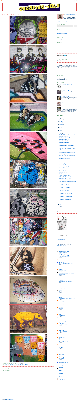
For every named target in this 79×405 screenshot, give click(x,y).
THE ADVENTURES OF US (63, 305)
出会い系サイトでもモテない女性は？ (64, 311)
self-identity (60, 294)
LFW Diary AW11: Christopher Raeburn (65, 196)
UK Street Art (61, 297)
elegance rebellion (62, 276)
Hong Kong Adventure (62, 173)
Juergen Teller (61, 371)
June (60, 128)
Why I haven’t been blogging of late (66, 84)
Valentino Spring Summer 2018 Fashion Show (65, 281)
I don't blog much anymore (62, 318)
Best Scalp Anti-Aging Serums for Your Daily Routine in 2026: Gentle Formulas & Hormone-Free (66, 256)
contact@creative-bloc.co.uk (61, 31)
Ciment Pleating (61, 308)
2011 (59, 118)
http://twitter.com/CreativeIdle (62, 33)
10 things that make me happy (63, 334)
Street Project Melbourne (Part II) (21, 364)
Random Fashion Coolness (63, 327)
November (61, 121)
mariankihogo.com (62, 310)
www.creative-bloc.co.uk (68, 39)
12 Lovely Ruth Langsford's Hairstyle (64, 277)
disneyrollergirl (61, 370)
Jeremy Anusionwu (61, 259)
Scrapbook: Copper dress (63, 163)
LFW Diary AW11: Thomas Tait (64, 200)
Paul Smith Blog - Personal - (63, 368)
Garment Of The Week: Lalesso (64, 190)
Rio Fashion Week (61, 358)
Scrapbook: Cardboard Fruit (63, 136)
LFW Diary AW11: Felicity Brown (64, 187)
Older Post (52, 397)
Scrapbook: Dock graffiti (63, 167)
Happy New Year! (61, 338)
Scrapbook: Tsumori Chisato (63, 170)
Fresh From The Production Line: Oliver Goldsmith (67, 152)
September (61, 124)
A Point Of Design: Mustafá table (64, 158)
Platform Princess (61, 337)
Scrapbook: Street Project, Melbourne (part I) (66, 146)
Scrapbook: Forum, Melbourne (64, 139)
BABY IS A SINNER (62, 304)
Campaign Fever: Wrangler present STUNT (66, 161)
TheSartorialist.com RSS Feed (63, 355)
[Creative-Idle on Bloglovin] (62, 229)
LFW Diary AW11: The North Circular (65, 176)
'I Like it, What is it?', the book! (63, 324)
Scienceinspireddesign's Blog (63, 362)
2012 (59, 116)
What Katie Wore (61, 262)
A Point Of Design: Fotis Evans (64, 194)
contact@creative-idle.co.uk (69, 14)
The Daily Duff (61, 323)
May (60, 130)
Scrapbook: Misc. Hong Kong (64, 166)
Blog (59, 272)
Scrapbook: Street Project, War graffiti (65, 151)
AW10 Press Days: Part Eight (64, 96)
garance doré (61, 265)
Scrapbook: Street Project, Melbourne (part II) (66, 145)
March (61, 133)
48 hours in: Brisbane (62, 315)
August (61, 125)
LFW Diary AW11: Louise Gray (64, 185)
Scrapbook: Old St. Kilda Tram (64, 142)
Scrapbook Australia (9, 364)
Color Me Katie (61, 333)
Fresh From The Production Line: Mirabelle (66, 191)
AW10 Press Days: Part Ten (64, 90)
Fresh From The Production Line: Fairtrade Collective (67, 181)
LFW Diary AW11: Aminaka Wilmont (65, 199)
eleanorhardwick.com (62, 365)
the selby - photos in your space (64, 379)
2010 (59, 206)
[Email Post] (22, 363)
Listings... (62, 102)
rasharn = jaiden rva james (63, 321)
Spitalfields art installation (64, 107)
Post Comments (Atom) (10, 399)
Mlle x (60, 314)
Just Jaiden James (62, 259)
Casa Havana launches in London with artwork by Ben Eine (67, 298)
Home (28, 397)
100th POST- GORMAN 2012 (63, 331)
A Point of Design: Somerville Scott (64, 175)
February (61, 202)
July (60, 127)
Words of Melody (61, 378)
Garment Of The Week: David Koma (64, 178)
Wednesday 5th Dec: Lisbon (62, 270)
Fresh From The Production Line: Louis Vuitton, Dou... (67, 134)
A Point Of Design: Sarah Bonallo (64, 140)
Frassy (60, 293)
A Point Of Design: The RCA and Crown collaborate (67, 179)
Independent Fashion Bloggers (63, 254)
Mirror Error (61, 373)
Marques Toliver (61, 300)
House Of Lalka (61, 344)
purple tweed (61, 307)
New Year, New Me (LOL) (62, 288)
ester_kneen (61, 347)
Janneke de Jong (61, 340)
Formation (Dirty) (61, 301)
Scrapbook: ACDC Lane (63, 157)
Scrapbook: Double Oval (63, 172)
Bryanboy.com (61, 280)
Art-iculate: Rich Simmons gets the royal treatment (67, 155)
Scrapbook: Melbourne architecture (64, 160)
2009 (59, 207)
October (61, 122)
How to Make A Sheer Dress (63, 252)
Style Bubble (61, 367)
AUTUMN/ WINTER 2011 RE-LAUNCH (65, 344)
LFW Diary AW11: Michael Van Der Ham (65, 193)
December (61, 119)
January (61, 204)
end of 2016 (60, 291)
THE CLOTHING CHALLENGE (64, 341)
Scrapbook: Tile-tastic (62, 164)
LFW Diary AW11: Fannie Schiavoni (65, 197)
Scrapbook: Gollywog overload (64, 154)
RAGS (60, 364)
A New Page (60, 266)
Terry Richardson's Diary (63, 283)
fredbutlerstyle (61, 269)
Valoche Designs (61, 361)
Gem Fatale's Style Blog (62, 317)
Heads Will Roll (61, 330)
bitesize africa (61, 349)
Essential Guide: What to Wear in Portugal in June (65, 263)
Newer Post (4, 397)
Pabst (59, 284)
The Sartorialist (61, 354)
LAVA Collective (61, 376)
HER (59, 327)
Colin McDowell (61, 357)
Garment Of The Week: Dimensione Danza (65, 169)
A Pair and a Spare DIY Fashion (64, 251)
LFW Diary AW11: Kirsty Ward (64, 184)
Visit (61, 239)
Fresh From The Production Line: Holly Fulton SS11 (67, 188)
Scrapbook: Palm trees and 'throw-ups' (65, 143)
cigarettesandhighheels (62, 375)
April (60, 131)
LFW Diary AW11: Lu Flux (63, 182)
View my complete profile (62, 21)
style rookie (60, 290)
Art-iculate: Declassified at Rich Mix (65, 137)
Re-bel (60, 287)
